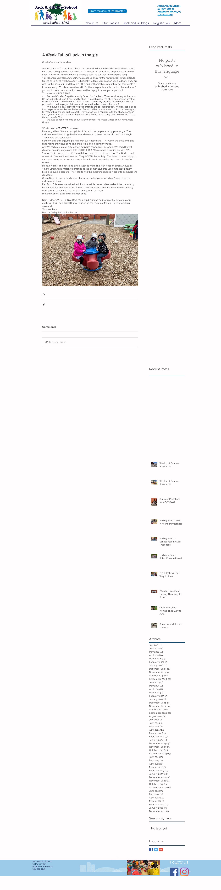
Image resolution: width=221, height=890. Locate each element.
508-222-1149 (165, 14)
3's (43, 294)
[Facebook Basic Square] (151, 849)
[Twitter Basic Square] (156, 849)
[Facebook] (174, 872)
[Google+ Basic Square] (161, 849)
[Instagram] (184, 872)
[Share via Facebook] (43, 304)
